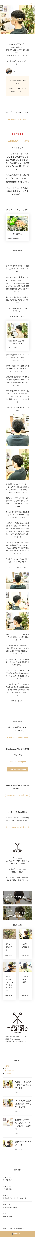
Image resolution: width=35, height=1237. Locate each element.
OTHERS (8, 1073)
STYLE (7, 1068)
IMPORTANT (9, 1071)
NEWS (7, 1066)
